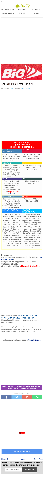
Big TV (22, 88)
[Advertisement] (22, 40)
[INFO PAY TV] (22, 6)
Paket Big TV (28, 88)
